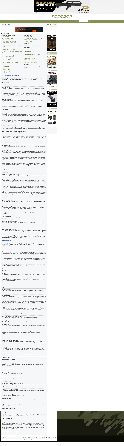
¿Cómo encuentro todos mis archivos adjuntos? (30, 62)
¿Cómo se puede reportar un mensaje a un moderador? (9, 61)
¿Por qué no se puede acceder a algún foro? (8, 59)
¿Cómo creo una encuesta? (5, 57)
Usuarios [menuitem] (34, 437)
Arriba (3, 80)
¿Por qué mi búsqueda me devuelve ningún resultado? (31, 52)
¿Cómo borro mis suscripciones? (28, 59)
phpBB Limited (34, 414)
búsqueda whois (25, 424)
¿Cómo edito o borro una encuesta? (6, 58)
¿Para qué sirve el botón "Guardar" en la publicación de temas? (10, 62)
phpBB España (32, 439)
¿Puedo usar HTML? (4, 67)
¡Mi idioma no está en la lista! (5, 48)
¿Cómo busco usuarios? (27, 53)
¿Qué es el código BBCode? (5, 66)
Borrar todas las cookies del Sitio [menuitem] (41, 437)
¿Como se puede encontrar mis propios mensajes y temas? (32, 54)
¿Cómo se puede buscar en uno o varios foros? (30, 51)
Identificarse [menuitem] (54, 24)
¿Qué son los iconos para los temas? (6, 72)
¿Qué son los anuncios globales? (6, 69)
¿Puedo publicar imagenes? (5, 68)
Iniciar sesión (82, 12)
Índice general (5, 437)
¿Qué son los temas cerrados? (6, 71)
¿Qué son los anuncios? (5, 70)
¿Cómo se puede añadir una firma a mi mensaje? (8, 56)
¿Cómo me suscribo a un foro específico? (29, 58)
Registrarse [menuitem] (49, 24)
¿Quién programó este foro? (28, 65)
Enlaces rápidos (5, 24)
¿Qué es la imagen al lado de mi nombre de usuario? (9, 49)
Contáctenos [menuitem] (26, 437)
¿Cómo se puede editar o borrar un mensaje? (8, 55)
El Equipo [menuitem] (30, 437)
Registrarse (87, 12)
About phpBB (21, 415)
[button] (35, 21)
